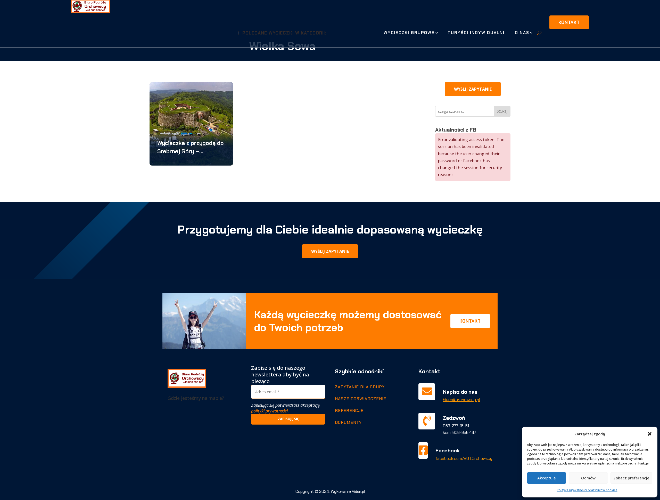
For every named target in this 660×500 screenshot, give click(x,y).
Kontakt (569, 22)
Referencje (349, 410)
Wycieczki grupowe (409, 32)
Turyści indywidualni (476, 32)
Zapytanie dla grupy (360, 387)
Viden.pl (358, 491)
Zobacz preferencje (631, 477)
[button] (649, 433)
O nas (522, 32)
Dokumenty (348, 422)
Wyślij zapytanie (473, 89)
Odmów (588, 477)
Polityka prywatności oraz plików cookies (587, 490)
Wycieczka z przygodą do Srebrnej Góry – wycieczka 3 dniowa (190, 147)
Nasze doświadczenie (360, 398)
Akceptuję (546, 477)
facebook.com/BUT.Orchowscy (463, 458)
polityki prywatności (269, 411)
